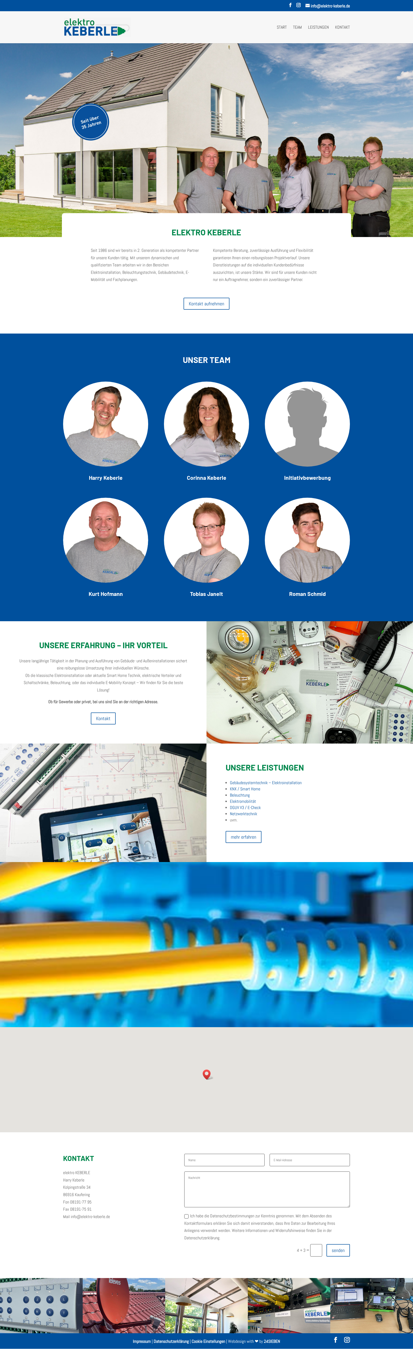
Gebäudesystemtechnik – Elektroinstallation (266, 782)
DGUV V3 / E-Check (245, 807)
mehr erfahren (243, 837)
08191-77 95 (81, 1202)
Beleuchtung (240, 795)
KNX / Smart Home (245, 789)
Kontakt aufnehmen (206, 304)
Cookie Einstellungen (208, 1341)
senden (338, 1250)
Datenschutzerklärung (171, 1341)
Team (297, 28)
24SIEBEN (272, 1341)
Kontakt (342, 28)
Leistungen (318, 28)
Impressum (142, 1341)
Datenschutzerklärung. (202, 1238)
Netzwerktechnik (243, 813)
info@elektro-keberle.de (90, 1216)
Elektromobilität (243, 801)
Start (282, 28)
